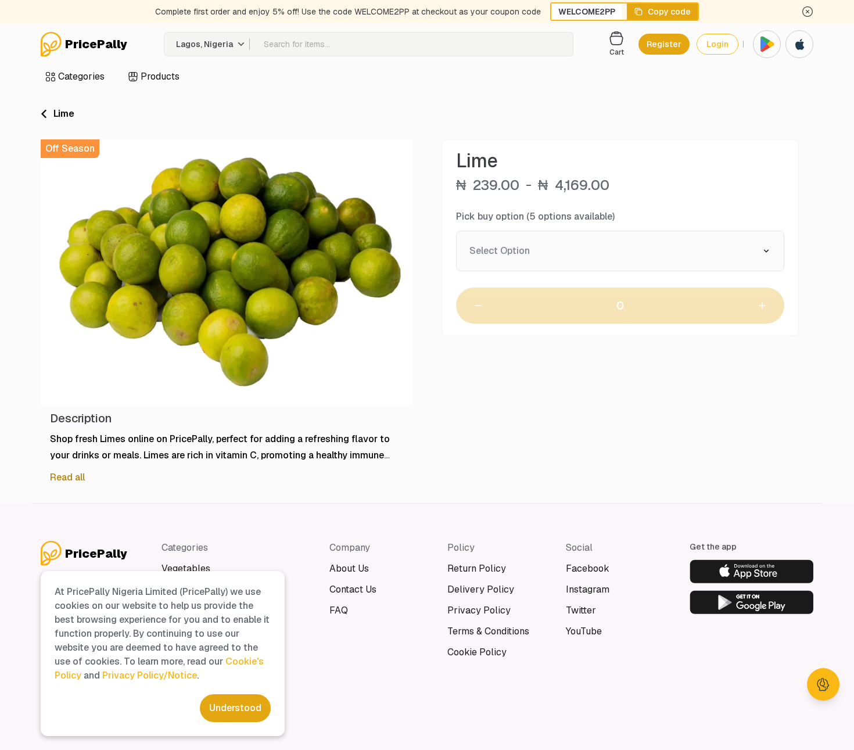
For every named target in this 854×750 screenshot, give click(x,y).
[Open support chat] (823, 684)
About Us (349, 568)
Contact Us (352, 589)
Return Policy (476, 568)
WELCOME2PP (586, 11)
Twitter (581, 610)
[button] (207, 44)
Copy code (669, 11)
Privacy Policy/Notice (149, 675)
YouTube (584, 631)
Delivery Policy (480, 589)
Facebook (587, 568)
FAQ (338, 610)
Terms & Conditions (488, 631)
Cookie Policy (477, 652)
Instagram (587, 589)
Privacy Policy (479, 610)
